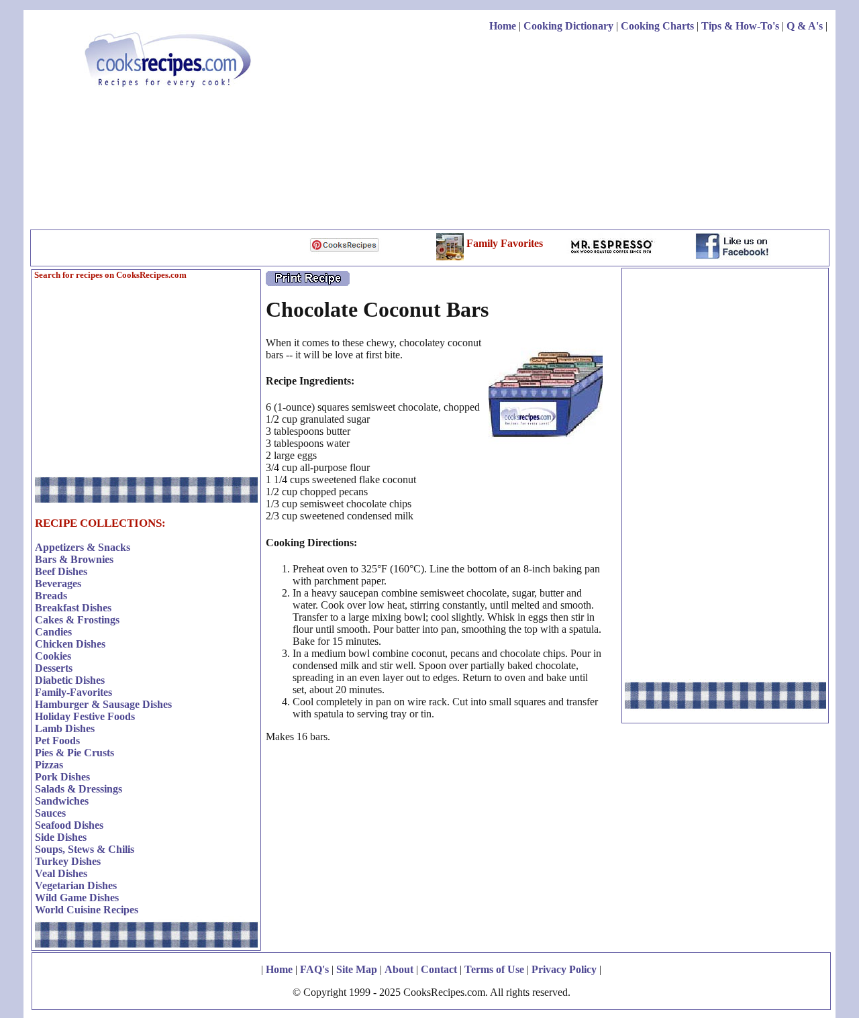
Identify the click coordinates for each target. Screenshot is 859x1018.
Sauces (50, 813)
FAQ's (314, 969)
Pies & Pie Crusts (74, 752)
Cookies (53, 656)
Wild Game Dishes (77, 897)
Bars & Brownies (74, 559)
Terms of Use (494, 969)
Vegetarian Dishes (76, 885)
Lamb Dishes (65, 728)
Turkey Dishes (68, 861)
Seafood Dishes (69, 825)
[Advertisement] (583, 133)
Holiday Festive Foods (85, 716)
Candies (53, 632)
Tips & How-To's (740, 26)
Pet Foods (57, 740)
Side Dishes (61, 837)
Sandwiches (62, 801)
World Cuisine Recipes (86, 909)
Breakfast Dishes (73, 607)
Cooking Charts (657, 26)
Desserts (53, 668)
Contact (439, 969)
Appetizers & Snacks (82, 547)
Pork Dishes (62, 776)
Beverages (58, 583)
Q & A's (805, 26)
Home (502, 26)
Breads (51, 595)
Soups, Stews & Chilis (84, 849)
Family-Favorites (73, 692)
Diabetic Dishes (70, 680)
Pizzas (49, 764)
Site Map (356, 969)
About (399, 969)
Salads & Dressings (78, 789)
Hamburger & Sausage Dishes (103, 704)
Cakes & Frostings (77, 619)
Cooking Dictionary (568, 26)
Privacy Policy (564, 969)
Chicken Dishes (70, 644)
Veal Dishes (61, 873)
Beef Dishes (61, 571)
